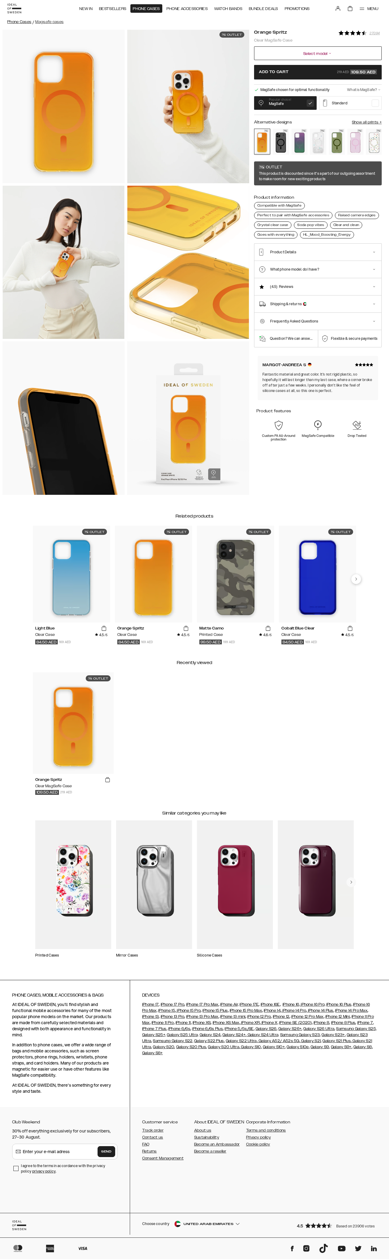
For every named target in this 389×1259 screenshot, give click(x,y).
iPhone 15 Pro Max (246, 1010)
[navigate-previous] (356, 579)
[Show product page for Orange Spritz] (262, 141)
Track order (153, 1130)
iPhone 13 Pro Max (202, 1016)
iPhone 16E (270, 1004)
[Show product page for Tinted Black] (281, 142)
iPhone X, (269, 1023)
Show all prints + (367, 122)
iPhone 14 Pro (293, 1010)
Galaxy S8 (362, 1047)
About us (202, 1130)
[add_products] (103, 628)
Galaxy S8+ (152, 1053)
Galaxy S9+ (341, 1047)
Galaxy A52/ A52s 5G (278, 1041)
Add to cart (317, 72)
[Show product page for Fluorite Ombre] (299, 142)
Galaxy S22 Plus (209, 1041)
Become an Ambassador (217, 1144)
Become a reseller (210, 1151)
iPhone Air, (229, 1004)
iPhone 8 (321, 1023)
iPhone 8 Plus (343, 1023)
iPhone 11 (183, 1023)
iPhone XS (202, 1023)
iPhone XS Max (226, 1023)
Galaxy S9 (320, 1047)
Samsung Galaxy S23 (300, 1035)
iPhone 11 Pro (163, 1023)
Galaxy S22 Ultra (241, 1041)
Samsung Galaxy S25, (356, 1029)
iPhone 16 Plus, (339, 1004)
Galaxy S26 (266, 1029)
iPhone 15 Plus (215, 1010)
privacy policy (44, 1171)
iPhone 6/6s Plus (207, 1029)
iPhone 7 (365, 1023)
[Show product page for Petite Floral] (374, 142)
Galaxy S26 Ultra (318, 1029)
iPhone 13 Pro (172, 1016)
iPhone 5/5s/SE (239, 1029)
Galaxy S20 (163, 1047)
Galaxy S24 (210, 1035)
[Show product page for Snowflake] (318, 142)
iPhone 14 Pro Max (351, 1010)
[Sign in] (338, 8)
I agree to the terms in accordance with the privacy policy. (63, 1168)
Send (106, 1151)
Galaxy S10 (250, 1047)
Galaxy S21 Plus (336, 1041)
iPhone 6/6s (179, 1029)
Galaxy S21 (310, 1041)
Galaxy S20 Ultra (223, 1047)
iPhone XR (250, 1023)
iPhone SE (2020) (295, 1023)
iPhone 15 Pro (188, 1010)
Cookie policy (258, 1144)
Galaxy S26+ (289, 1029)
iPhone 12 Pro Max (307, 1016)
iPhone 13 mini (232, 1016)
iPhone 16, (291, 1004)
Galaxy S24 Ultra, (262, 1035)
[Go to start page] (14, 8)
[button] (337, 1225)
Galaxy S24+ (234, 1035)
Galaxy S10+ (274, 1047)
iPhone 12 (281, 1016)
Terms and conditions (266, 1130)
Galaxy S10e (297, 1047)
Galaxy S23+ (333, 1035)
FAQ (146, 1144)
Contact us (152, 1137)
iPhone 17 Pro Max (202, 1004)
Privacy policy (258, 1137)
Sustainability (206, 1137)
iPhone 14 (272, 1010)
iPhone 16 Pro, (312, 1004)
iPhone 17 (150, 1004)
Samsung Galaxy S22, (173, 1041)
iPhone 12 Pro (259, 1016)
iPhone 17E (249, 1004)
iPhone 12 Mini (337, 1016)
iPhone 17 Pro (172, 1004)
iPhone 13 (150, 1016)
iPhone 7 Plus (154, 1029)
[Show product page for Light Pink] (355, 142)
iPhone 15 (166, 1010)
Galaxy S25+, (154, 1035)
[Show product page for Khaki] (337, 142)
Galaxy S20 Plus (191, 1047)
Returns (149, 1151)
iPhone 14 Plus (320, 1010)
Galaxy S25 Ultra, (182, 1035)
